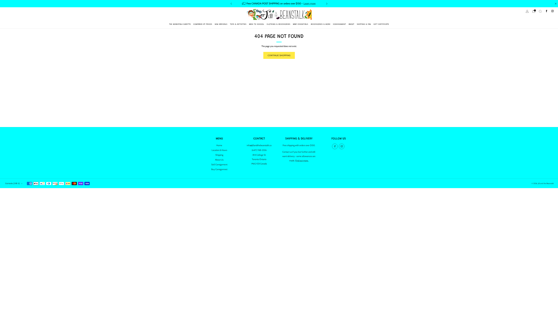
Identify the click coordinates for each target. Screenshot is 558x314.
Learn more (310, 3)
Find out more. (301, 160)
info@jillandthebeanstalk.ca (259, 145)
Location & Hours (219, 150)
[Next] (327, 4)
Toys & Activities (238, 24)
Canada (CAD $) (12, 184)
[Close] (555, 3)
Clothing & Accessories (278, 24)
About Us (219, 159)
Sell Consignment (219, 164)
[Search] (540, 11)
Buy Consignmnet (219, 169)
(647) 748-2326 (259, 150)
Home (219, 145)
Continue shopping (279, 55)
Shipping (219, 155)
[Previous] (231, 4)
